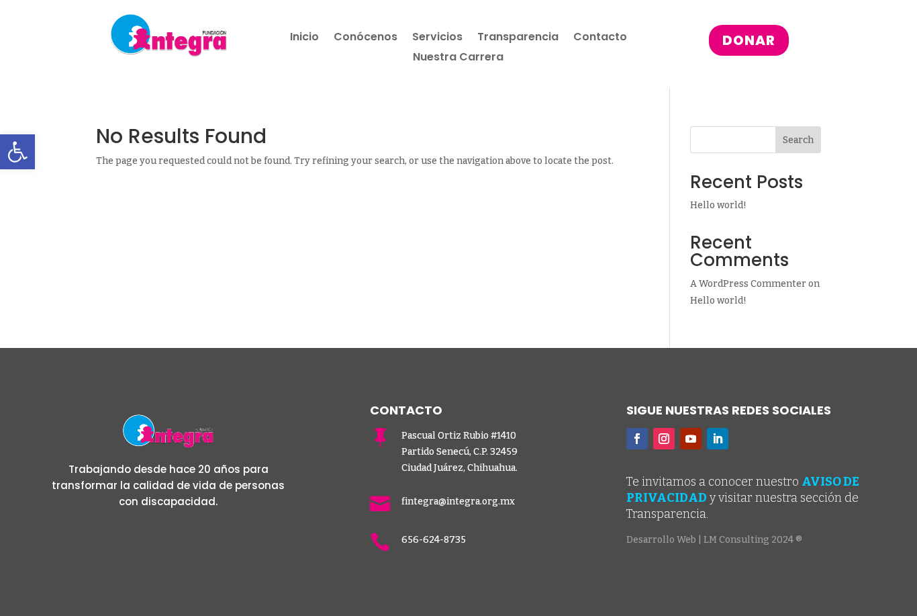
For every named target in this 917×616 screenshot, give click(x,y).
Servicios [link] (437, 38)
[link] (17, 151)
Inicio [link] (304, 38)
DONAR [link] (748, 40)
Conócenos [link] (365, 38)
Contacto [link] (600, 38)
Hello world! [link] (718, 205)
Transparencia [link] (518, 38)
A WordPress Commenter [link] (748, 284)
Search (798, 140)
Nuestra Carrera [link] (458, 58)
